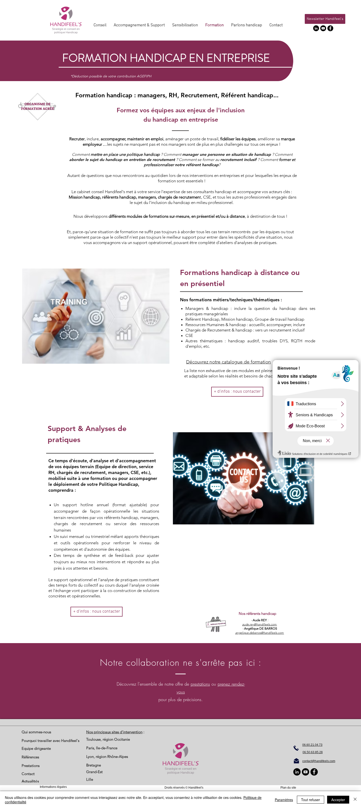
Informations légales (53, 787)
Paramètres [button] (284, 799)
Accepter (338, 799)
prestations (200, 684)
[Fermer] (355, 799)
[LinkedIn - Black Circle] (316, 28)
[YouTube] (323, 28)
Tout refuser (310, 799)
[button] (325, 19)
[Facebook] (330, 28)
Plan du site (288, 787)
